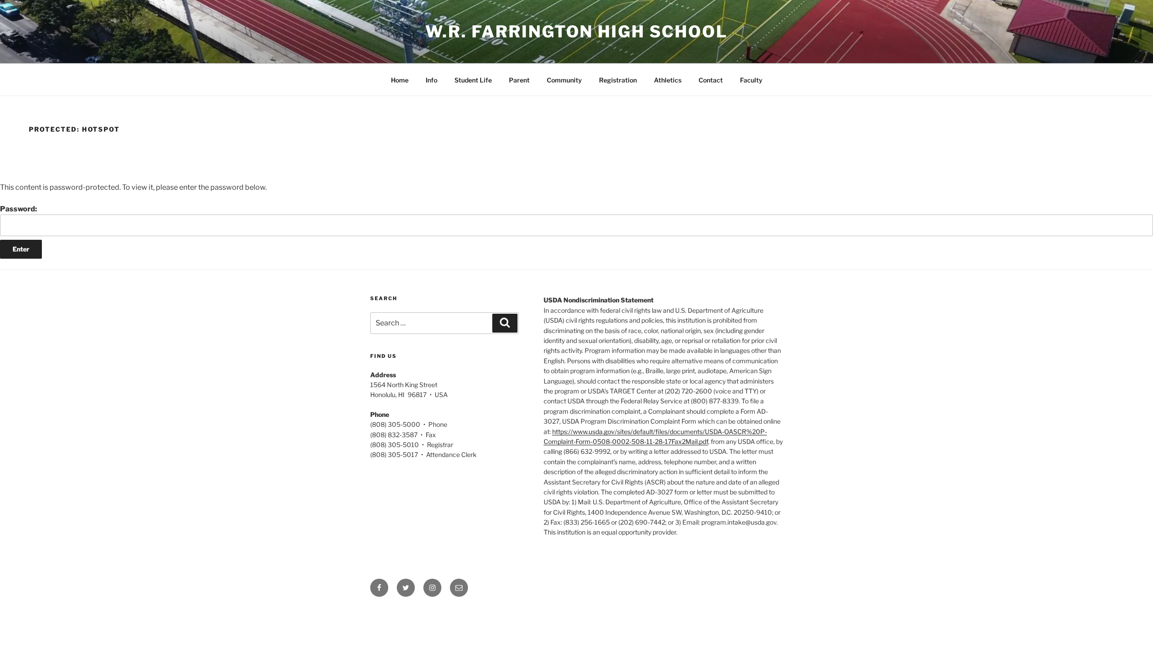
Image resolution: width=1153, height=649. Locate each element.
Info (431, 80)
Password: (18, 209)
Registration (618, 80)
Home (400, 80)
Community (564, 80)
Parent (519, 80)
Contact (711, 80)
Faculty (751, 80)
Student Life (473, 80)
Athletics (667, 80)
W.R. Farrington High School (576, 31)
